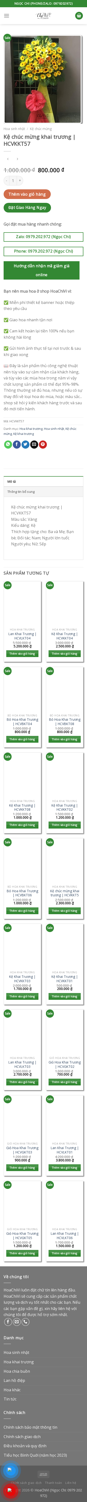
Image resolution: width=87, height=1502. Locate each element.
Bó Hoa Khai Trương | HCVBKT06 (22, 893)
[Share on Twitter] (25, 444)
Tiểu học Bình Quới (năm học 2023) (35, 1455)
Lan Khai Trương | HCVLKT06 (65, 1235)
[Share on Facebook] (17, 444)
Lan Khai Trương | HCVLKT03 (22, 1064)
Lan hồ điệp (14, 1380)
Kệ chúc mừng (41, 128)
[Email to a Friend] (34, 444)
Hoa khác (12, 1389)
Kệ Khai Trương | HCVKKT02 (64, 807)
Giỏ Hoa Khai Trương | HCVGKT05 (22, 1235)
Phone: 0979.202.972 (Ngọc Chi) (43, 251)
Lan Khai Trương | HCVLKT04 (22, 636)
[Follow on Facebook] (8, 1322)
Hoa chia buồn (17, 1371)
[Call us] (25, 1322)
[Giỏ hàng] (79, 16)
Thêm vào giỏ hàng (27, 194)
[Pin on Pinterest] (43, 444)
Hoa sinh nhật (14, 128)
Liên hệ (70, 1483)
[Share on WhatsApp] (8, 444)
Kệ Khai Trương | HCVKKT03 (22, 978)
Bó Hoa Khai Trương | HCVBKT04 (22, 721)
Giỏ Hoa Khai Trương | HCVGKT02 (65, 1064)
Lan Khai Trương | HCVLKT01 (65, 1150)
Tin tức (10, 1399)
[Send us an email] (17, 1322)
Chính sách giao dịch (22, 1436)
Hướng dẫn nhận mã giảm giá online (42, 270)
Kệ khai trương (23, 434)
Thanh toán (53, 1483)
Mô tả (11, 481)
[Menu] (6, 15)
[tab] (43, 481)
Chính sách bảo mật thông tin (30, 1427)
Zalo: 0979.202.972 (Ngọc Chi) (43, 236)
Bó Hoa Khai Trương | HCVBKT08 (64, 721)
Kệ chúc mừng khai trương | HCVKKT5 (64, 893)
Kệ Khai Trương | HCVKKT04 (64, 636)
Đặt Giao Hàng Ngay (27, 207)
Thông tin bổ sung (21, 491)
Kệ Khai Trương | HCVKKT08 (22, 807)
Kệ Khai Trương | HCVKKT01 (64, 978)
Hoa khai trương (31, 428)
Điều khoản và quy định (25, 1445)
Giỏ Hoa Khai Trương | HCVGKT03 (22, 1150)
